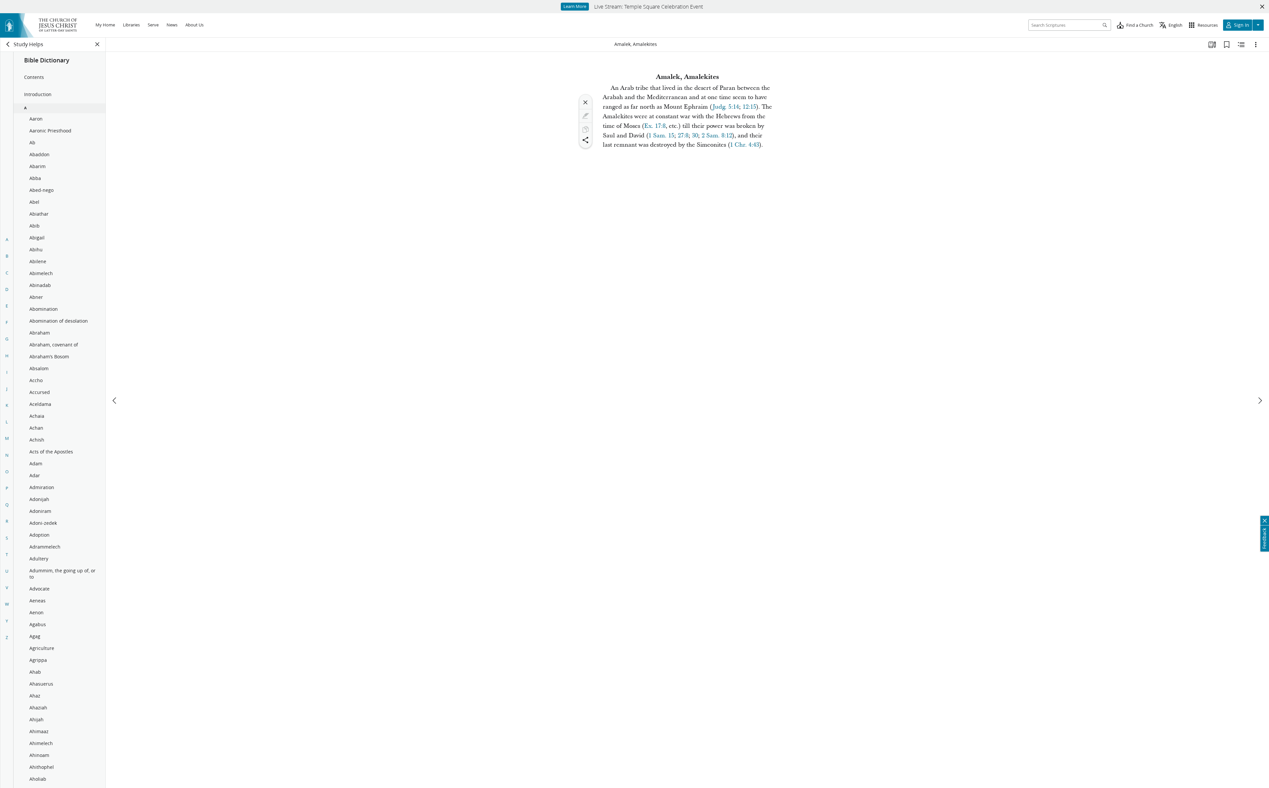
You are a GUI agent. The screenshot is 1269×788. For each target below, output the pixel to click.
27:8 (683, 135)
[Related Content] (1241, 44)
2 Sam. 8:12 (717, 135)
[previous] (115, 400)
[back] (8, 44)
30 (695, 135)
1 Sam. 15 (661, 135)
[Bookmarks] (1226, 44)
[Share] (585, 140)
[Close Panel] (97, 44)
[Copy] (585, 129)
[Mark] (585, 116)
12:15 (749, 107)
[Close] (585, 102)
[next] (1259, 400)
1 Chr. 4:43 (744, 145)
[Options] (1255, 44)
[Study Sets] (1212, 44)
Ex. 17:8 (655, 126)
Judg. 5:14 (725, 107)
